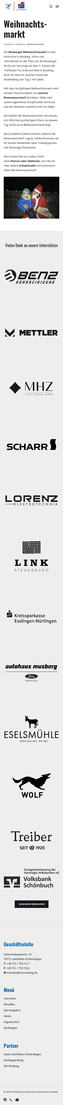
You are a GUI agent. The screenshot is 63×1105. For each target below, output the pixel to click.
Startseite (9, 44)
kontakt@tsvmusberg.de (22, 972)
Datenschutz (43, 1091)
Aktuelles (9, 1004)
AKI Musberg (11, 1066)
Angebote (20, 44)
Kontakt (54, 1091)
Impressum (29, 1091)
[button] (57, 6)
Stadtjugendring (13, 1060)
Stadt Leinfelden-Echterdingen (22, 1054)
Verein (7, 1016)
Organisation (11, 1022)
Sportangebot (12, 1010)
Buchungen (10, 1028)
